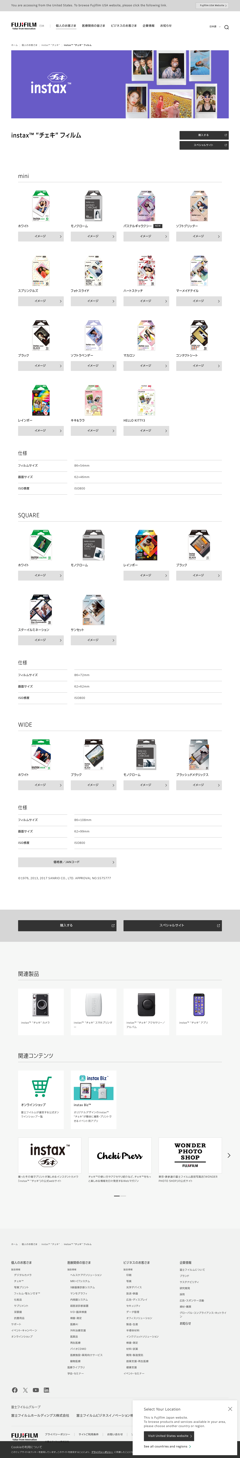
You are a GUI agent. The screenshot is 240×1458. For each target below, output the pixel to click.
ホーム (14, 45)
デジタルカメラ (23, 1275)
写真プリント (21, 1287)
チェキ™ (19, 1281)
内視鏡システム (79, 1300)
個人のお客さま (29, 45)
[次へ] (228, 1155)
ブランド (184, 1276)
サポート (16, 1324)
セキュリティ (133, 1306)
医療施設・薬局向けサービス (86, 1355)
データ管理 (132, 1312)
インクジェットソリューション (142, 1337)
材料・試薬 (132, 1349)
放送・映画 (132, 1294)
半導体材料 (133, 1330)
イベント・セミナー (134, 1374)
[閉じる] (230, 1409)
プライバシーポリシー (102, 1452)
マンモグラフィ (79, 1294)
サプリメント (21, 1306)
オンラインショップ (22, 1337)
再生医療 (75, 1343)
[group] (120, 84)
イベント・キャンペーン (24, 1330)
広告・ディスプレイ (136, 1300)
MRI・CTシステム (80, 1281)
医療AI (74, 1324)
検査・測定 (76, 1318)
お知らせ (185, 1323)
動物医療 (75, 1361)
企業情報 (186, 1263)
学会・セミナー (75, 1374)
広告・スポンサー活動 (192, 1301)
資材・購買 (186, 1307)
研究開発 (185, 1288)
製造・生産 (132, 1324)
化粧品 (18, 1300)
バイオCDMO (78, 1349)
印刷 (129, 1275)
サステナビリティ (189, 1282)
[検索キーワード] (226, 27)
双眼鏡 (18, 1312)
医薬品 (74, 1337)
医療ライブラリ (76, 1367)
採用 (182, 1294)
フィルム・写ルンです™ (27, 1294)
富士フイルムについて (192, 1270)
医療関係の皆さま (79, 1263)
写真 (129, 1281)
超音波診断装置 (79, 1306)
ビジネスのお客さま (137, 1263)
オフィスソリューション (139, 1318)
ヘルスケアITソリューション (86, 1275)
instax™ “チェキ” (50, 45)
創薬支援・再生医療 (137, 1361)
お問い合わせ (115, 1434)
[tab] (117, 1196)
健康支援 (131, 1367)
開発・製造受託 (134, 1355)
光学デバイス (134, 1287)
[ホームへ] (24, 26)
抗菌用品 (19, 1318)
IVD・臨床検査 (78, 1312)
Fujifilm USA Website (212, 6)
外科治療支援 (78, 1330)
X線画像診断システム (82, 1287)
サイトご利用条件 (89, 1434)
